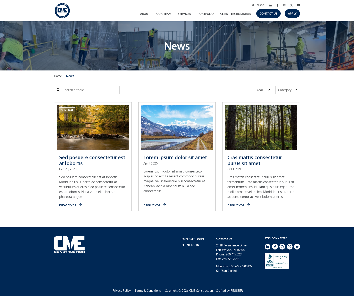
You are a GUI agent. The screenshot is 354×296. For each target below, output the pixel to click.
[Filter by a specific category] (287, 90)
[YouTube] (298, 5)
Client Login (190, 245)
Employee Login (193, 239)
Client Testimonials (235, 13)
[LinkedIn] (270, 5)
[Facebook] (277, 5)
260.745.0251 (234, 254)
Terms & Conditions (148, 290)
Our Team (163, 13)
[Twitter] (291, 5)
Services (184, 13)
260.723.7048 (230, 259)
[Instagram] (284, 5)
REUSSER (236, 290)
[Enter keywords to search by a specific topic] (87, 90)
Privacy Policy (122, 290)
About (145, 13)
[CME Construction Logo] (62, 10)
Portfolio (205, 13)
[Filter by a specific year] (263, 90)
